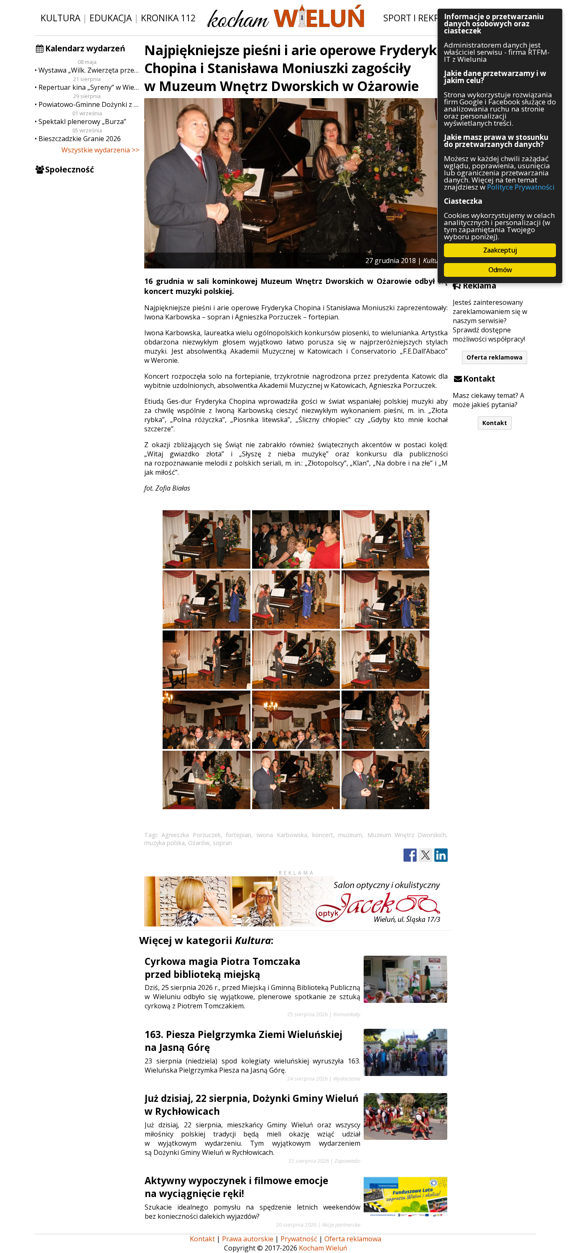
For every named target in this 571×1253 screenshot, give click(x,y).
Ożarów (198, 843)
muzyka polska (164, 843)
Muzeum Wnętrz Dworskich (406, 835)
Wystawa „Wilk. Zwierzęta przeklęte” (88, 70)
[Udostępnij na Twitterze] (425, 855)
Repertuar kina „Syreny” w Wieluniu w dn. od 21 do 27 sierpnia (88, 87)
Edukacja (110, 18)
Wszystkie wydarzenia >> (100, 149)
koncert (322, 835)
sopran (222, 843)
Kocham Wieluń (323, 1248)
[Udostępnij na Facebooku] (410, 855)
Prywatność (298, 1238)
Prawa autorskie (247, 1238)
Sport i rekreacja (423, 18)
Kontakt (494, 423)
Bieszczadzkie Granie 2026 (79, 138)
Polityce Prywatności (521, 187)
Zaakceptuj (500, 250)
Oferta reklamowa (494, 357)
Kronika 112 (168, 18)
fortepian (238, 835)
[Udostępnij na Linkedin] (441, 855)
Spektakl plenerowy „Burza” (82, 121)
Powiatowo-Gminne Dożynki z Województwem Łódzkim (88, 104)
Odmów (500, 269)
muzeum (350, 835)
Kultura (60, 18)
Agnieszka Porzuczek (190, 835)
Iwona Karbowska (281, 835)
